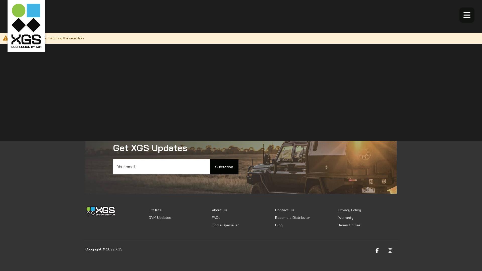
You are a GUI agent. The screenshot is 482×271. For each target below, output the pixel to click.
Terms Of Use (349, 225)
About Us (219, 210)
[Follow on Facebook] (377, 251)
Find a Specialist (225, 225)
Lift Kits (155, 210)
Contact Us (284, 210)
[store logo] (26, 26)
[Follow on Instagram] (390, 251)
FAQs (216, 217)
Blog (279, 225)
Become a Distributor (292, 217)
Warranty (345, 217)
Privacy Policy (349, 210)
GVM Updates (160, 217)
